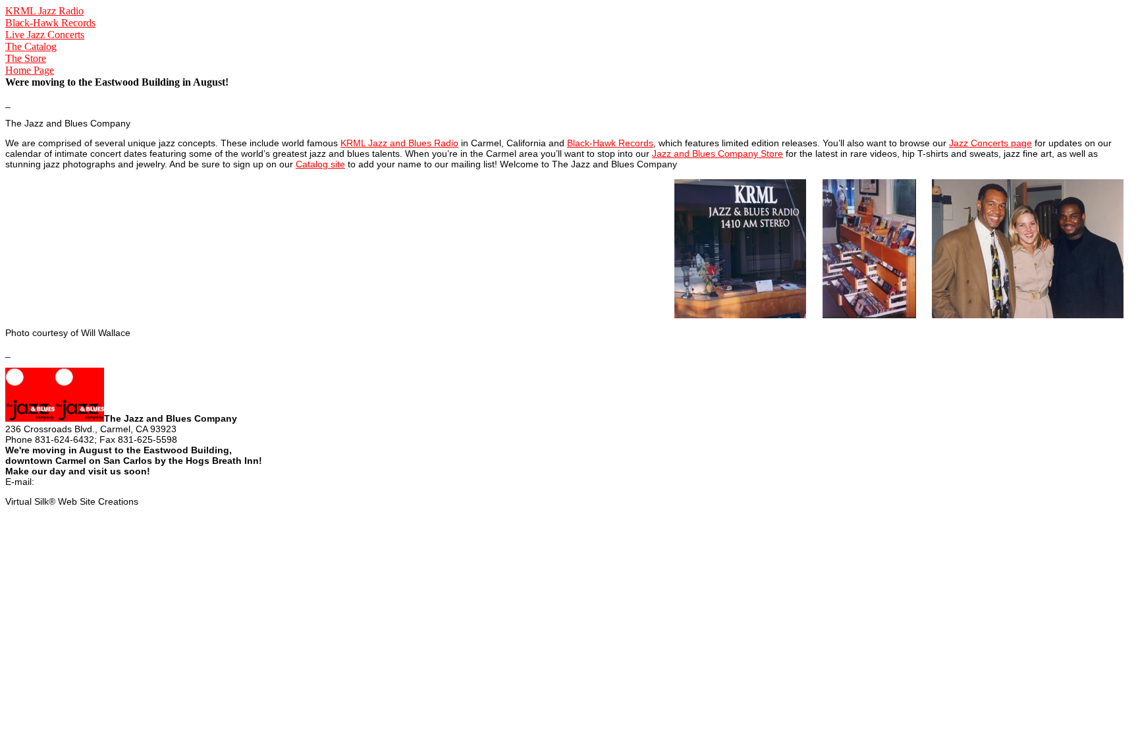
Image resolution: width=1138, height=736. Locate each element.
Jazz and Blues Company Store (717, 153)
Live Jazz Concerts (44, 34)
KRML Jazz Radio (44, 10)
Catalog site (320, 164)
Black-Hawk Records (50, 22)
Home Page (29, 70)
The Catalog (31, 46)
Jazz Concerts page (990, 143)
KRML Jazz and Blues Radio (399, 143)
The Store (25, 58)
